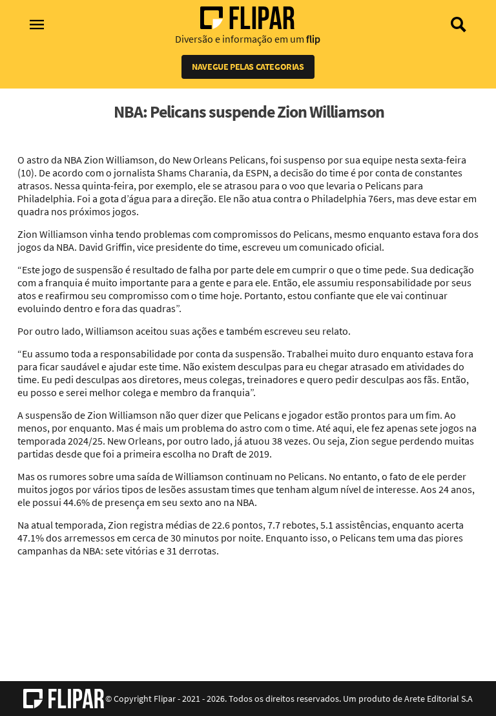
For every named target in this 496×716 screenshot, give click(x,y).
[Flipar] (63, 698)
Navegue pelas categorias (248, 66)
